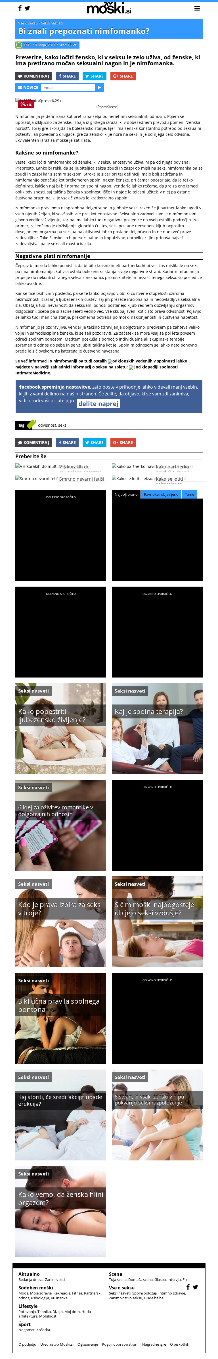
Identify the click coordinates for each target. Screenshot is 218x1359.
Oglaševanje (87, 1344)
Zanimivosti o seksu (125, 1297)
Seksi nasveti (52, 23)
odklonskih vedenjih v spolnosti (143, 361)
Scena (115, 1274)
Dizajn (58, 1311)
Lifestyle (27, 1306)
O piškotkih (179, 1344)
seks (62, 425)
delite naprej (98, 403)
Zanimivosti (55, 1279)
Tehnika (44, 1311)
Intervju (174, 1279)
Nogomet (26, 1329)
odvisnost (47, 425)
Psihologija (40, 1297)
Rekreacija (61, 1293)
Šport (24, 1324)
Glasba (160, 1279)
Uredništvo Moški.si (57, 1344)
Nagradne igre (154, 1344)
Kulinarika (59, 1297)
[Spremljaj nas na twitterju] (28, 9)
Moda (23, 1293)
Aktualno (29, 1274)
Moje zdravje (41, 1293)
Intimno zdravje (171, 1293)
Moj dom (72, 1311)
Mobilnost (47, 1316)
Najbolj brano (126, 494)
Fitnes (77, 1293)
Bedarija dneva (30, 1279)
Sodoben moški (35, 1288)
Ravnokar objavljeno (161, 494)
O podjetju (27, 1344)
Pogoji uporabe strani (120, 1344)
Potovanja (27, 1311)
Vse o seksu (28, 23)
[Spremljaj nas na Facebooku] (20, 9)
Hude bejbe (154, 1297)
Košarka (43, 1329)
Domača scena (140, 1279)
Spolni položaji (144, 1293)
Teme (189, 494)
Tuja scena (118, 1279)
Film (186, 1279)
